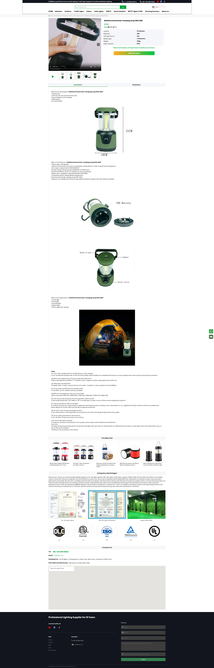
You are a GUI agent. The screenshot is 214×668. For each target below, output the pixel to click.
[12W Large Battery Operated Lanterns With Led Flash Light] (154, 451)
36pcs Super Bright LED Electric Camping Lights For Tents (59, 464)
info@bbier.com (59, 555)
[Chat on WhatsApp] (211, 331)
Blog (49, 645)
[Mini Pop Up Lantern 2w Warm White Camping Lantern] (130, 451)
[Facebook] (161, 1)
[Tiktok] (164, 1)
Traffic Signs (79, 11)
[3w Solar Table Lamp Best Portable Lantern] (83, 451)
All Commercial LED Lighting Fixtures (63, 15)
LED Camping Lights (78, 15)
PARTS (108, 11)
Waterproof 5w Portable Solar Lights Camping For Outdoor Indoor (106, 465)
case (49, 647)
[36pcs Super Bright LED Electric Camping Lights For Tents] (60, 451)
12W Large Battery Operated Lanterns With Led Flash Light (152, 464)
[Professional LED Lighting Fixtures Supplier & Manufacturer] (56, 6)
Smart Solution (119, 11)
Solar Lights (98, 11)
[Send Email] (211, 337)
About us (165, 11)
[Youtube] (158, 1)
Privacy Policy (52, 650)
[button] (98, 44)
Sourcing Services (152, 11)
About (50, 640)
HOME (50, 11)
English (157, 7)
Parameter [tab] (136, 85)
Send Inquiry (135, 53)
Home (51, 15)
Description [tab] (78, 85)
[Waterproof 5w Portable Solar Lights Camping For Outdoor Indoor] (107, 451)
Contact (50, 642)
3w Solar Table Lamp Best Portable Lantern (81, 464)
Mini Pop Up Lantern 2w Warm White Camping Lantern (129, 464)
